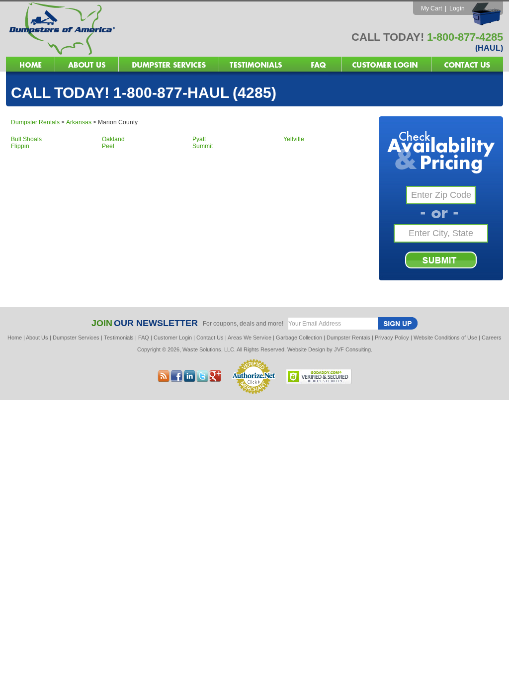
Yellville (293, 139)
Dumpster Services (76, 337)
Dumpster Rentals (35, 122)
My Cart (431, 8)
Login (457, 8)
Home (14, 337)
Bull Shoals (26, 139)
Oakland (113, 139)
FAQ (143, 337)
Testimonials (119, 337)
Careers (492, 337)
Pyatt (199, 139)
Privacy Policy (392, 337)
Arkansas (78, 122)
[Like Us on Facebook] (189, 379)
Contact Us (210, 337)
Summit (202, 146)
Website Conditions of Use (445, 337)
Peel (108, 146)
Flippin (20, 146)
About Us (37, 337)
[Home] (130, 54)
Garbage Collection (299, 337)
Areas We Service (249, 337)
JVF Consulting (352, 349)
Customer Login (173, 337)
